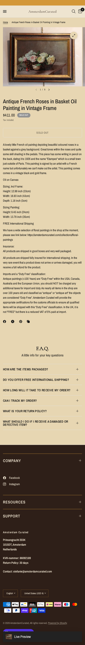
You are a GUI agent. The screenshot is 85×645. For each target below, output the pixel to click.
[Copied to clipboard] (29, 321)
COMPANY (12, 460)
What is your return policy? (25, 411)
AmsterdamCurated (42, 11)
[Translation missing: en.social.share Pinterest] (21, 321)
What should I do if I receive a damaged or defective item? (35, 423)
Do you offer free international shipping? (36, 379)
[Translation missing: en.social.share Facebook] (5, 321)
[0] (79, 11)
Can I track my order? (20, 400)
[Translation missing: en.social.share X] (13, 321)
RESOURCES (14, 502)
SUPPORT (11, 516)
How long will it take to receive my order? (36, 390)
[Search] (73, 11)
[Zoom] (73, 35)
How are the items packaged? (25, 369)
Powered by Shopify (57, 623)
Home (5, 22)
